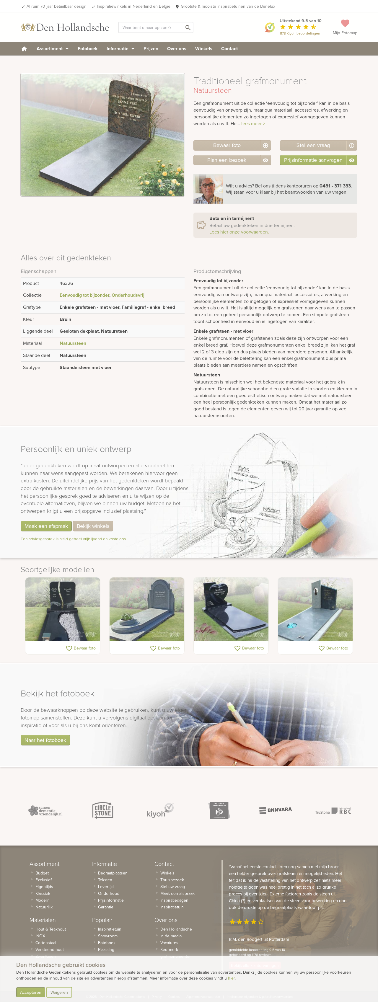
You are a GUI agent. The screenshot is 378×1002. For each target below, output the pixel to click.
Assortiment (50, 48)
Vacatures (169, 943)
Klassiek (42, 893)
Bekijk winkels (93, 526)
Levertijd (106, 887)
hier (231, 978)
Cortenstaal (45, 943)
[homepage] (24, 48)
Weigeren (59, 992)
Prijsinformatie (111, 900)
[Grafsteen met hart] (231, 609)
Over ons (176, 48)
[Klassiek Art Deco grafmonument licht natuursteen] (147, 609)
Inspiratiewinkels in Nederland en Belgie (133, 6)
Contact (229, 48)
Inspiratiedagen (174, 900)
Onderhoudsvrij (128, 295)
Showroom (108, 936)
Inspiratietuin (109, 929)
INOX (40, 936)
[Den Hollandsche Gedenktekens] (65, 27)
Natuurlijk (44, 907)
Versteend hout (49, 949)
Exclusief (43, 880)
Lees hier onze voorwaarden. (239, 232)
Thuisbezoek (172, 880)
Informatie (118, 48)
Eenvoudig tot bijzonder (84, 295)
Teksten (105, 880)
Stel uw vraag (172, 887)
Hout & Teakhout (50, 929)
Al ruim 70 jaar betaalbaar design (57, 6)
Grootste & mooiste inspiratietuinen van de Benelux (228, 6)
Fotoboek (88, 48)
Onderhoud (108, 893)
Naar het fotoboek (45, 740)
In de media (171, 936)
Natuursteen (73, 343)
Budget (42, 873)
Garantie (105, 907)
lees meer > (253, 123)
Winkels (203, 48)
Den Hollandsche (176, 929)
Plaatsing (106, 949)
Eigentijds (44, 887)
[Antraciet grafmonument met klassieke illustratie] (62, 609)
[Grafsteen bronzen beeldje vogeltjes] (315, 609)
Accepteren (30, 992)
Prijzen (151, 48)
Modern (42, 900)
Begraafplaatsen (113, 873)
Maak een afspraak (46, 526)
